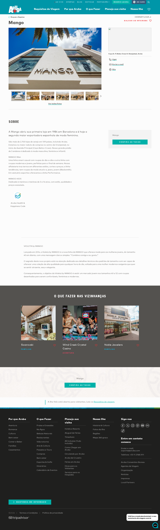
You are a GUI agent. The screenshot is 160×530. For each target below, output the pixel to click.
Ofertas (70, 2)
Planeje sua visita (115, 8)
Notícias (89, 2)
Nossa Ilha (137, 8)
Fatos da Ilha (99, 429)
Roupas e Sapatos (16, 17)
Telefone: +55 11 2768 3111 (132, 455)
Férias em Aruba (72, 462)
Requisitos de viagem (104, 401)
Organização (127, 470)
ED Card (141, 2)
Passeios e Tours (44, 450)
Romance (13, 429)
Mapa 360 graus (100, 438)
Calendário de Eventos (47, 470)
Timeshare (69, 437)
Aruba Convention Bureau (133, 462)
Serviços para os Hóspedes (72, 473)
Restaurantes (43, 438)
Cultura (12, 433)
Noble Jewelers (113, 344)
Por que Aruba (72, 8)
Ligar (114, 59)
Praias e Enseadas (45, 425)
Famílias (12, 446)
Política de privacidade (52, 513)
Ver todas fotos (55, 103)
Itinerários (41, 466)
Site (114, 69)
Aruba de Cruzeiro (73, 458)
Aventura (13, 425)
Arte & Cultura (43, 446)
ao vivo (58, 2)
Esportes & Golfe (44, 462)
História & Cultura (101, 425)
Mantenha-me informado (31, 502)
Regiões (96, 433)
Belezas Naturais (44, 433)
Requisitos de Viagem (47, 8)
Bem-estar (13, 438)
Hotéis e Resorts (72, 429)
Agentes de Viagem (130, 466)
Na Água (41, 429)
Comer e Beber (15, 442)
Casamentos (14, 450)
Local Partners (127, 482)
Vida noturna (43, 442)
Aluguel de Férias (72, 433)
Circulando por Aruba (74, 454)
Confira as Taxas (130, 142)
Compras (41, 454)
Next (101, 96)
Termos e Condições (28, 513)
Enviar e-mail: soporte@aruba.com (130, 449)
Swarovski (27, 344)
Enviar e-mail (118, 64)
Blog (79, 2)
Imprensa (125, 478)
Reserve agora (121, 2)
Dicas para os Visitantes (71, 467)
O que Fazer (93, 8)
